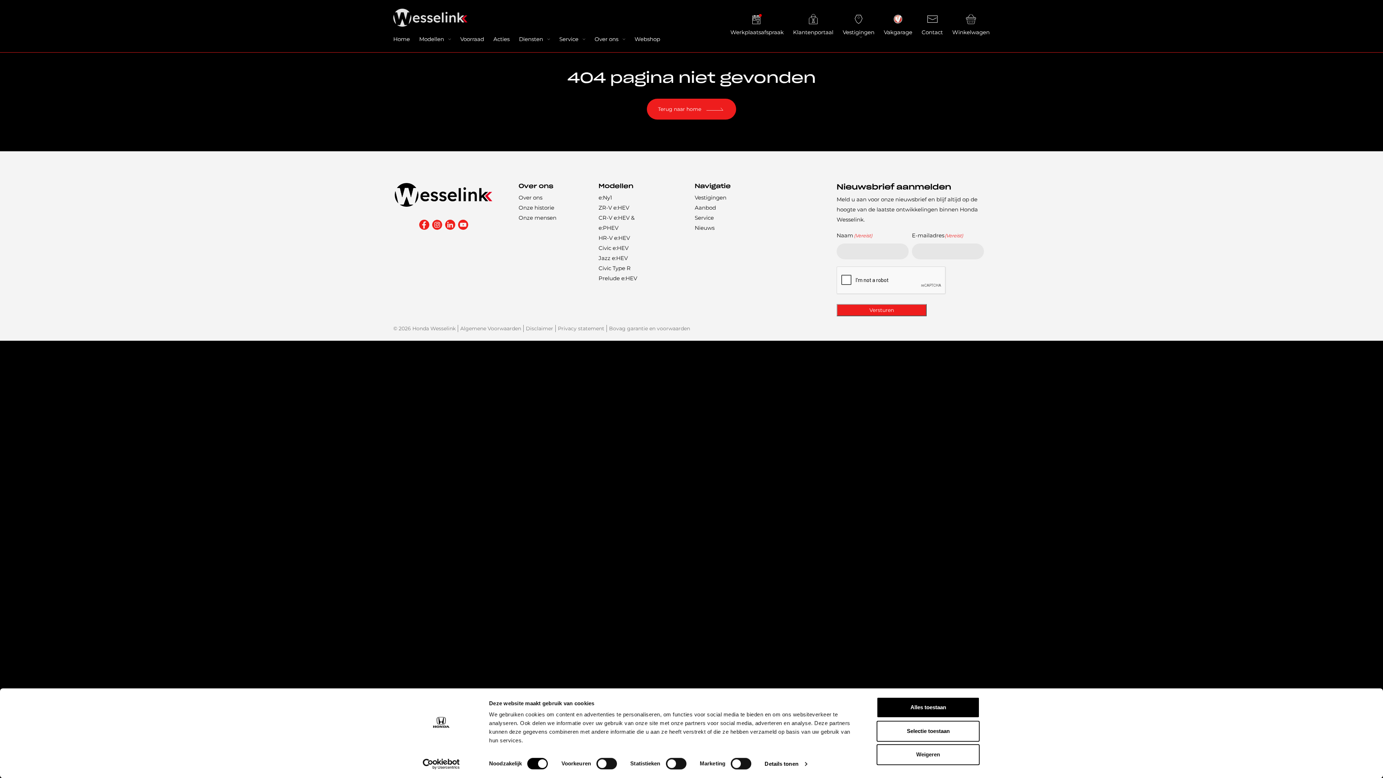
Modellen (431, 39)
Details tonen (781, 764)
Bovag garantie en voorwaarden (649, 328)
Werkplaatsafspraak (757, 32)
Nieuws (705, 227)
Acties (501, 39)
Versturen (881, 310)
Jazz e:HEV (613, 258)
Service (568, 39)
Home (401, 39)
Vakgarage (898, 32)
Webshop (647, 39)
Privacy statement (581, 328)
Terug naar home (679, 109)
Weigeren (928, 754)
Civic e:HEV (613, 248)
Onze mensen (537, 217)
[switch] (606, 763)
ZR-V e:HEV (614, 207)
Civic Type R (615, 268)
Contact (932, 32)
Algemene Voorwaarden (490, 328)
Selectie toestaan (928, 731)
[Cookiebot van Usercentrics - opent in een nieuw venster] (441, 764)
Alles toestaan (928, 707)
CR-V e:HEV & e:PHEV (617, 222)
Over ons (606, 39)
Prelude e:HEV (618, 278)
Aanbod (705, 207)
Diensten (531, 39)
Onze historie (536, 207)
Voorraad (472, 39)
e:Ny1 (605, 197)
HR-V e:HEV (614, 237)
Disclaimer (539, 328)
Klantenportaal (813, 32)
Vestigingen (858, 32)
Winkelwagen (971, 32)
